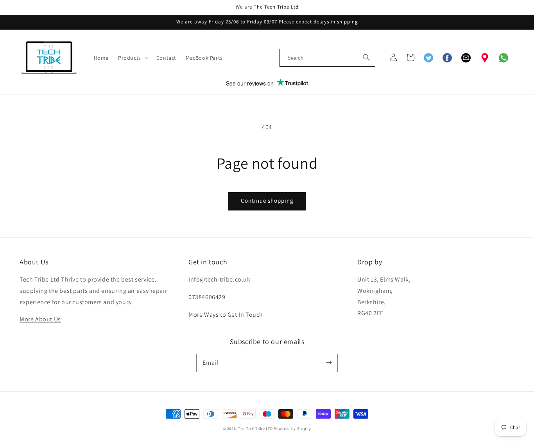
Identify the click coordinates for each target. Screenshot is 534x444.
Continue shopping (267, 200)
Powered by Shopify (292, 428)
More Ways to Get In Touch (225, 314)
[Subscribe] (328, 362)
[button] (132, 58)
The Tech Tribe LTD (255, 428)
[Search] (366, 56)
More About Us (40, 319)
